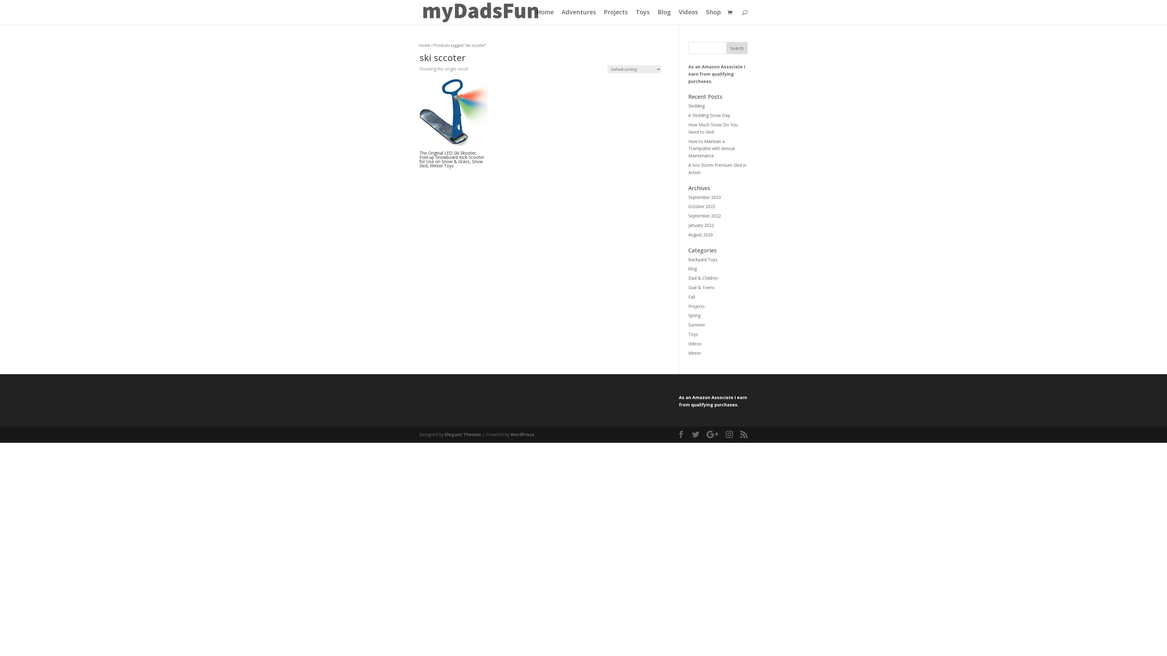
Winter (694, 353)
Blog (664, 13)
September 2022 (704, 216)
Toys (643, 13)
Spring (694, 315)
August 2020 (700, 234)
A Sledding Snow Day (709, 115)
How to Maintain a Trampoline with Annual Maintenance (711, 148)
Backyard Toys (703, 259)
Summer (696, 325)
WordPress (522, 434)
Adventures (579, 13)
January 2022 (701, 225)
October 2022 (701, 206)
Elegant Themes (463, 434)
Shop (713, 13)
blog (692, 269)
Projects (616, 13)
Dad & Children (703, 278)
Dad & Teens (701, 287)
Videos (688, 13)
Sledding (696, 106)
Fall (691, 297)
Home (545, 13)
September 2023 (704, 197)
